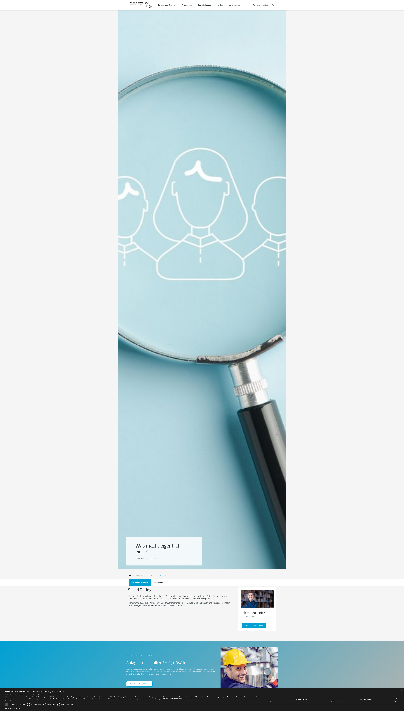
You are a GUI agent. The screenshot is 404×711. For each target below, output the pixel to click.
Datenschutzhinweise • (40, 695)
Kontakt (58, 695)
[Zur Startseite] (142, 5)
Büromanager (158, 582)
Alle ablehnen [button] (365, 700)
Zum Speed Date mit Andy (139, 684)
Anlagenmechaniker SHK (140, 582)
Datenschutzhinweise (11, 701)
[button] (132, 708)
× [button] (401, 690)
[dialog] (202, 699)
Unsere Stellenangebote (254, 626)
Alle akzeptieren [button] (301, 700)
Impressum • (52, 695)
